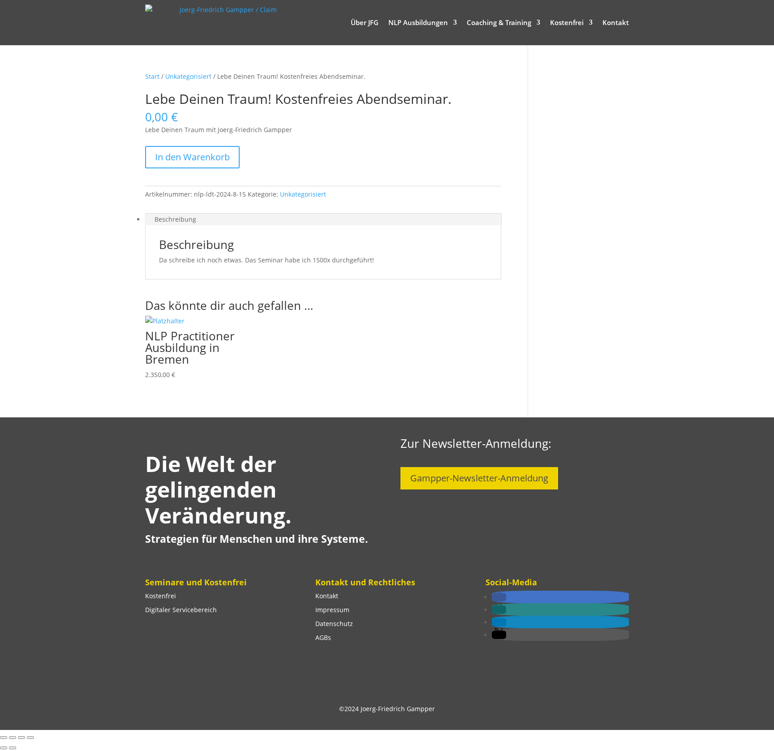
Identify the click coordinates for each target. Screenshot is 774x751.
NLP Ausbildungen (418, 22)
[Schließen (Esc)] (30, 737)
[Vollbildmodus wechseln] (12, 737)
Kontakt (615, 22)
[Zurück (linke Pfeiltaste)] (3, 748)
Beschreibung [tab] (175, 219)
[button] (499, 597)
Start (152, 76)
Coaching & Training (499, 22)
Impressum (332, 609)
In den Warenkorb (192, 157)
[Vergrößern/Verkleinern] (3, 737)
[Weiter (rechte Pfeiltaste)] (12, 748)
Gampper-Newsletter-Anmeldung (479, 478)
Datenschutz (334, 623)
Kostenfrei (567, 22)
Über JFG (364, 22)
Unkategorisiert (188, 76)
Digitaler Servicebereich (181, 609)
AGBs (323, 637)
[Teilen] (21, 737)
